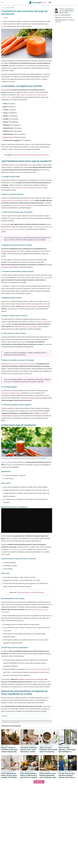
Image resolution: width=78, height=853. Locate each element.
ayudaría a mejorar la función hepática (35, 398)
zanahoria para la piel (8, 251)
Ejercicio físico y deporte (65, 771)
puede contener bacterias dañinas (36, 669)
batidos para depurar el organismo (22, 205)
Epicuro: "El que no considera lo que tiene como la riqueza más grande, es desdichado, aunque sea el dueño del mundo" (10, 750)
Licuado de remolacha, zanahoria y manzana (30, 592)
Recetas (3, 7)
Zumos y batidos (10, 7)
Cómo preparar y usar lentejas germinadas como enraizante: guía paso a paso (47, 775)
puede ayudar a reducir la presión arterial (36, 306)
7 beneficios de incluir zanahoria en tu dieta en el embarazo (31, 155)
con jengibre (14, 538)
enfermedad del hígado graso (10, 393)
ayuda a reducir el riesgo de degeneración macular (27, 187)
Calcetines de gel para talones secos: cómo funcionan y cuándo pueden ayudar (28, 750)
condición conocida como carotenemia (31, 679)
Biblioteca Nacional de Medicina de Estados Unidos (17, 200)
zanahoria (6, 90)
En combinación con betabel (18, 549)
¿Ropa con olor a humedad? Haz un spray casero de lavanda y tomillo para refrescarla (48, 750)
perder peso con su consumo (29, 326)
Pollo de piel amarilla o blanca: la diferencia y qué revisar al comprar (28, 775)
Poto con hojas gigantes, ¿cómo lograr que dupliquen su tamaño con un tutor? (67, 750)
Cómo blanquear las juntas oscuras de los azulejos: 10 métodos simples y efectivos (9, 775)
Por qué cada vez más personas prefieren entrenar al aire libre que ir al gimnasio (67, 775)
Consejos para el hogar (46, 746)
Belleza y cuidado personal (28, 746)
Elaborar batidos (6, 462)
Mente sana (4, 746)
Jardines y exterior (63, 746)
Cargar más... (39, 782)
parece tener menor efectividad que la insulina (20, 364)
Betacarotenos (8, 137)
